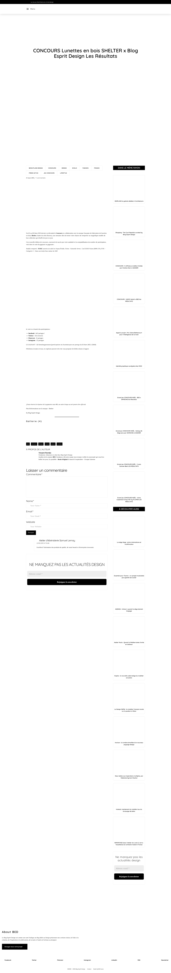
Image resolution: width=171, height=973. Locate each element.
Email (29, 511)
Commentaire (34, 474)
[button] (31, 9)
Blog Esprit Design (34, 413)
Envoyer (31, 532)
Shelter (51, 408)
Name (30, 501)
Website (30, 521)
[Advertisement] (85, 31)
